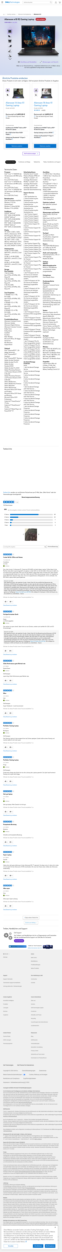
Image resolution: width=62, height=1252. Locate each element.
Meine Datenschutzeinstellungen (12, 1074)
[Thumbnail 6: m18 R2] (10, 56)
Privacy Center (34, 1050)
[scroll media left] (23, 535)
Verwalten (10, 1246)
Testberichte (37, 162)
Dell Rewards (34, 1040)
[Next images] (10, 58)
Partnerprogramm (7, 1043)
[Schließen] (55, 1227)
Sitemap (5, 957)
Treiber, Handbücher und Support (51, 162)
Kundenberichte (35, 1025)
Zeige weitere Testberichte (31, 917)
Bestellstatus (34, 961)
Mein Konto (34, 957)
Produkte (5, 1004)
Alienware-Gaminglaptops (24, 14)
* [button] (15, 249)
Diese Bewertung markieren (10, 605)
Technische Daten (10, 162)
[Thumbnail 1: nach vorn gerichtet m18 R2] (10, 31)
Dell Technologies (8, 1065)
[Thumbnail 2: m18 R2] (10, 36)
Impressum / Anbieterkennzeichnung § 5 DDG (16, 1082)
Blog (32, 1036)
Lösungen (5, 1007)
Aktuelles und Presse (36, 1015)
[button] (56, 2)
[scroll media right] (38, 535)
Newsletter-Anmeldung (36, 1047)
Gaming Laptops (11, 14)
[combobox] (37, 2)
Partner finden (6, 1036)
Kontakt (33, 982)
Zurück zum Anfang (30, 922)
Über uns (33, 1000)
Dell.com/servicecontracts (25, 1102)
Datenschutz (42, 1070)
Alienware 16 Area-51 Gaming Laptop (15, 104)
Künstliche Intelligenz (8, 1000)
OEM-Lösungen (7, 1040)
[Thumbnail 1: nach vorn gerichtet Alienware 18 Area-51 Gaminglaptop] (7, 90)
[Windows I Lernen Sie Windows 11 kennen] (17, 946)
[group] (38, 41)
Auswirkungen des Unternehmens (39, 1022)
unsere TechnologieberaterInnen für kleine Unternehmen (29, 1171)
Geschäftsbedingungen (28, 1070)
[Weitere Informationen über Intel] (47, 946)
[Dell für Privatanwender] (4, 14)
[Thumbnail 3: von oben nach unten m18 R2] (10, 41)
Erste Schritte (19, 941)
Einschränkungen (30, 1188)
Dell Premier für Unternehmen (25, 1065)
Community (34, 979)
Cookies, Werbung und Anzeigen (38, 1074)
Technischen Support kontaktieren (11, 982)
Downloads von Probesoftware (38, 1057)
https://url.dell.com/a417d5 (23, 592)
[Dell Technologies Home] (12, 2)
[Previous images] (10, 27)
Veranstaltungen (35, 1043)
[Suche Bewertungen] (45, 546)
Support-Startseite (7, 979)
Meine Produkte (35, 968)
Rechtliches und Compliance (11, 1078)
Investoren (33, 1011)
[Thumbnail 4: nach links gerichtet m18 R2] (10, 46)
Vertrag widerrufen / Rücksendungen (12, 986)
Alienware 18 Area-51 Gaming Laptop (43, 104)
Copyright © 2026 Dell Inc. (10, 1070)
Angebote (5, 1015)
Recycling (33, 1018)
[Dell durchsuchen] (51, 2)
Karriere (33, 1004)
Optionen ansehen (17, 146)
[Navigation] (2, 2)
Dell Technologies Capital (37, 1007)
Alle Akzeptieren (50, 1246)
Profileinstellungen (35, 964)
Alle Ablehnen (38, 1246)
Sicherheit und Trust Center (37, 1054)
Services (5, 1011)
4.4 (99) (14, 22)
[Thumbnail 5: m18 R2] (10, 51)
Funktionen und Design (24, 162)
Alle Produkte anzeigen (30, 153)
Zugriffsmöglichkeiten (29, 1078)
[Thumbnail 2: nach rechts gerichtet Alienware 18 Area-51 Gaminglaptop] (7, 94)
